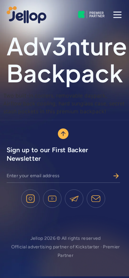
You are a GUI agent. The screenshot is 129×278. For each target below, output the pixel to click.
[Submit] (116, 175)
